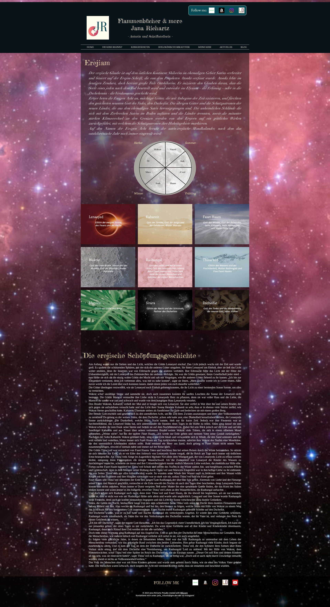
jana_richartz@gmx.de (167, 595)
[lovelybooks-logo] (241, 10)
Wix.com (184, 593)
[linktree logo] (195, 582)
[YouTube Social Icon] (235, 582)
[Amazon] (221, 10)
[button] (172, 47)
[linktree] (211, 10)
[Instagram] (231, 10)
